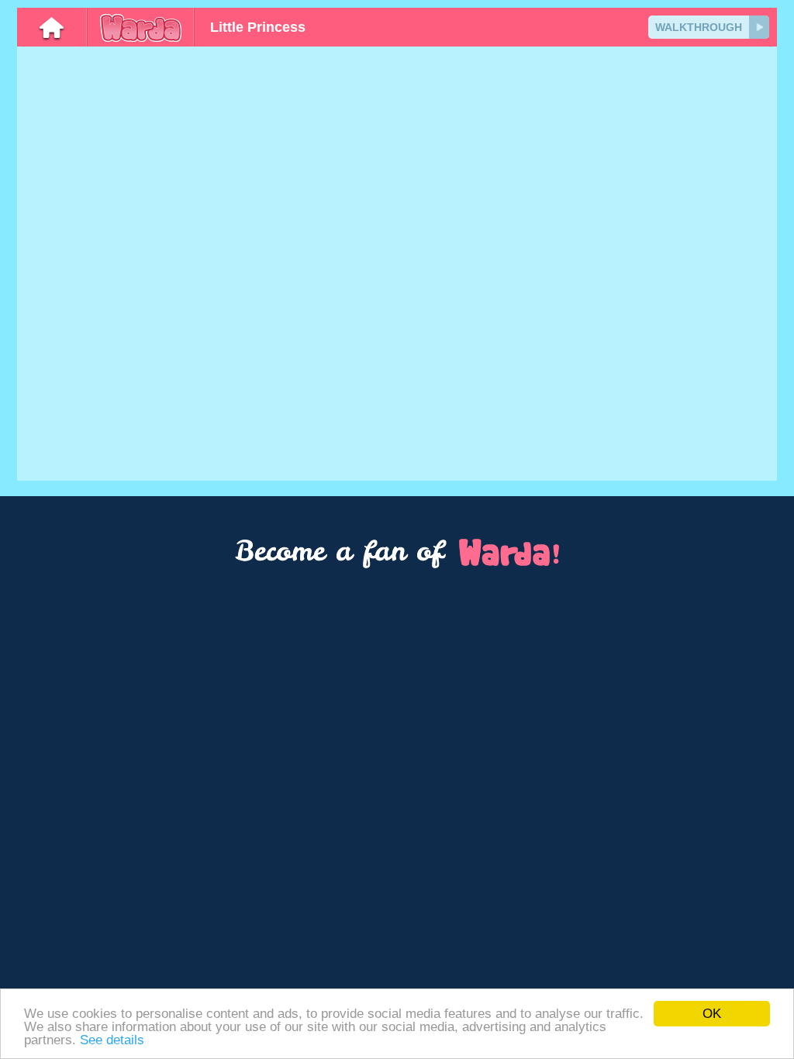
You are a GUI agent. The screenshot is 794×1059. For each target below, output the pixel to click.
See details (112, 1040)
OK (712, 1013)
